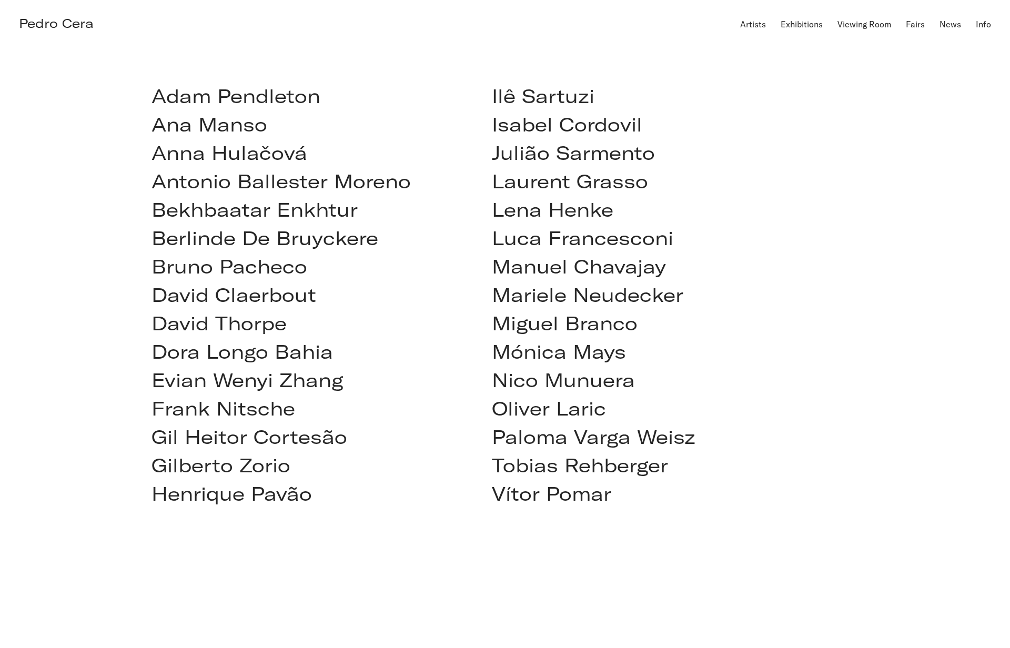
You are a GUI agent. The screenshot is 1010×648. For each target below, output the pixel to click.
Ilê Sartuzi (543, 95)
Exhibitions (802, 24)
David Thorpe (219, 322)
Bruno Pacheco (229, 266)
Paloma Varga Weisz (593, 436)
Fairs (915, 24)
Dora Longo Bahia (242, 351)
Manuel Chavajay (579, 266)
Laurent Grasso (570, 180)
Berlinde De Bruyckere (265, 237)
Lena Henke (552, 209)
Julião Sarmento (573, 152)
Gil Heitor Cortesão (249, 436)
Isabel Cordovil (567, 124)
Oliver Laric (549, 408)
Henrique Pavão (232, 493)
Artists (753, 24)
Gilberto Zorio (221, 464)
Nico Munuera (563, 379)
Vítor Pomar (551, 493)
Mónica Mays (559, 351)
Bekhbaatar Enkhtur (255, 209)
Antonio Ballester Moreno (281, 180)
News (950, 24)
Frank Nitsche (223, 408)
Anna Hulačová (229, 152)
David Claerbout (234, 294)
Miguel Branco (565, 322)
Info (983, 24)
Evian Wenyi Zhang (248, 379)
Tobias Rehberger (580, 464)
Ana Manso (209, 124)
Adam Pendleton (236, 95)
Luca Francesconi (582, 237)
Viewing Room (864, 24)
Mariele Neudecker (587, 294)
